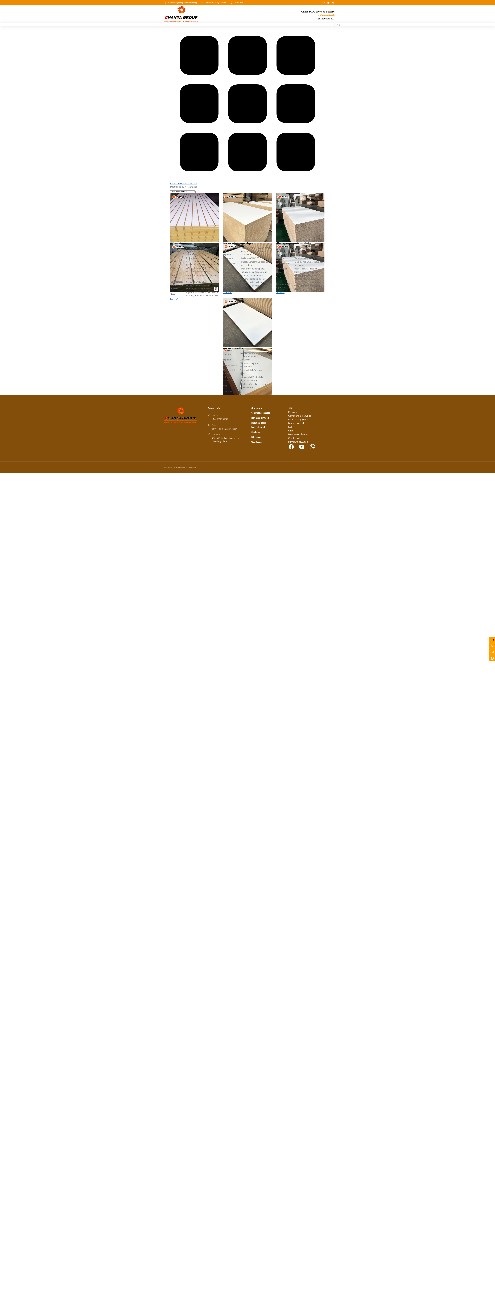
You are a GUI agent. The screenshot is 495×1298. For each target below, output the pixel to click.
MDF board (256, 437)
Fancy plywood (258, 426)
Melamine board (258, 422)
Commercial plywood (260, 412)
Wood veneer (257, 442)
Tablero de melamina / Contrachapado (238, 243)
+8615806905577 (240, 2)
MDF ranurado (176, 243)
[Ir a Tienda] (489, 1292)
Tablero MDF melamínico (233, 348)
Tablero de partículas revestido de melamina (293, 243)
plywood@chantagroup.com (215, 2)
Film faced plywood (260, 417)
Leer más (174, 299)
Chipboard (256, 432)
